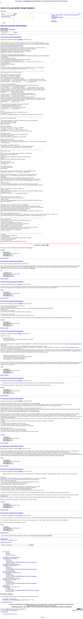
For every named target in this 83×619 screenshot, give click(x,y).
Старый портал (74, 13)
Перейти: (4, 545)
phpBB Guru (15, 610)
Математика (54, 15)
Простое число (6, 585)
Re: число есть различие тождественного (12, 261)
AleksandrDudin (6, 586)
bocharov (20, 380)
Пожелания (37, 15)
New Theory (5, 598)
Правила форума (39, 17)
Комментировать (4, 30)
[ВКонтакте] (43, 245)
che (19, 263)
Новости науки (56, 13)
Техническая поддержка (42, 14)
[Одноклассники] (46, 245)
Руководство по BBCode (41, 19)
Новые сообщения (20, 14)
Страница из (11, 34)
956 (11, 275)
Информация (36, 13)
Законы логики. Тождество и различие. (11, 578)
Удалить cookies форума (15, 599)
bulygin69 (20, 39)
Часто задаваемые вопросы (43, 18)
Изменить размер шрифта (57, 17)
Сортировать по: (26, 535)
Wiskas (19, 284)
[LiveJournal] (48, 245)
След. (3, 535)
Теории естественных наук (22, 19)
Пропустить (3, 11)
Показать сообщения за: (9, 535)
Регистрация (54, 21)
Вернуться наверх (4, 258)
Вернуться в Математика (6, 542)
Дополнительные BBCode (42, 20)
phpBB (7, 609)
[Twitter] (44, 245)
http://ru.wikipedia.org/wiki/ (75, 343)
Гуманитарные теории (21, 18)
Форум (14, 13)
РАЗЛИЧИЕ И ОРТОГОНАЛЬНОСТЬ (11, 557)
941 (12, 276)
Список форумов (59, 14)
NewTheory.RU (4, 602)
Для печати (54, 18)
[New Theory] (5, 4)
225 (12, 393)
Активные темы (19, 17)
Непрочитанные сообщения (23, 15)
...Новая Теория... (4, 611)
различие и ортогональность (9, 571)
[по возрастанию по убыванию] (46, 535)
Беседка (16, 20)
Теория (42, 617)
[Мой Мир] (47, 245)
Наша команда (6, 599)
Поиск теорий (65, 13)
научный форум (26, 1)
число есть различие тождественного (14, 25)
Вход (4, 22)
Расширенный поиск (6, 16)
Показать (30, 247)
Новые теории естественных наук (71, 14)
